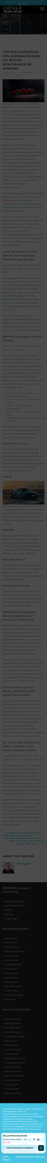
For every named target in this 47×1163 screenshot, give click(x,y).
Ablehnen (24, 1143)
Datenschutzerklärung (25, 1156)
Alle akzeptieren (23, 1136)
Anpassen (23, 1151)
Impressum (40, 1156)
